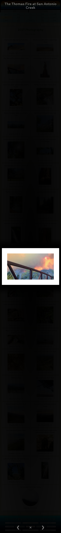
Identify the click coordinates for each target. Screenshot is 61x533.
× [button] (30, 527)
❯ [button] (42, 527)
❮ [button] (18, 527)
